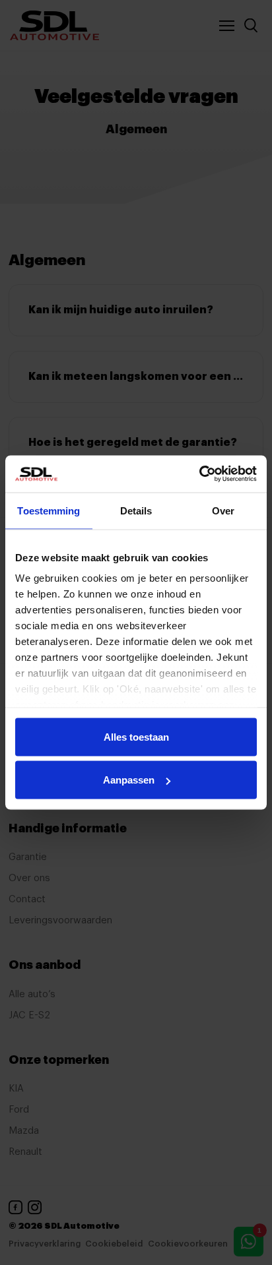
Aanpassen (128, 780)
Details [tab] (136, 510)
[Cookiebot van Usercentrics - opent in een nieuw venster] (199, 474)
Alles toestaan (136, 736)
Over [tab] (223, 510)
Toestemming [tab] (48, 510)
